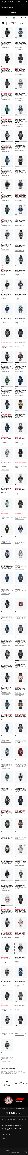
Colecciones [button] (6, 1134)
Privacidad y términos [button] (9, 1146)
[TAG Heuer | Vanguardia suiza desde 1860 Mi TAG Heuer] (14, 1113)
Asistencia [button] (5, 1142)
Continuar (18, 12)
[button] (22, 18)
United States (7, 7)
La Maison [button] (5, 1138)
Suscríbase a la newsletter (13, 1125)
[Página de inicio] (14, 17)
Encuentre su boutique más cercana (13, 1129)
